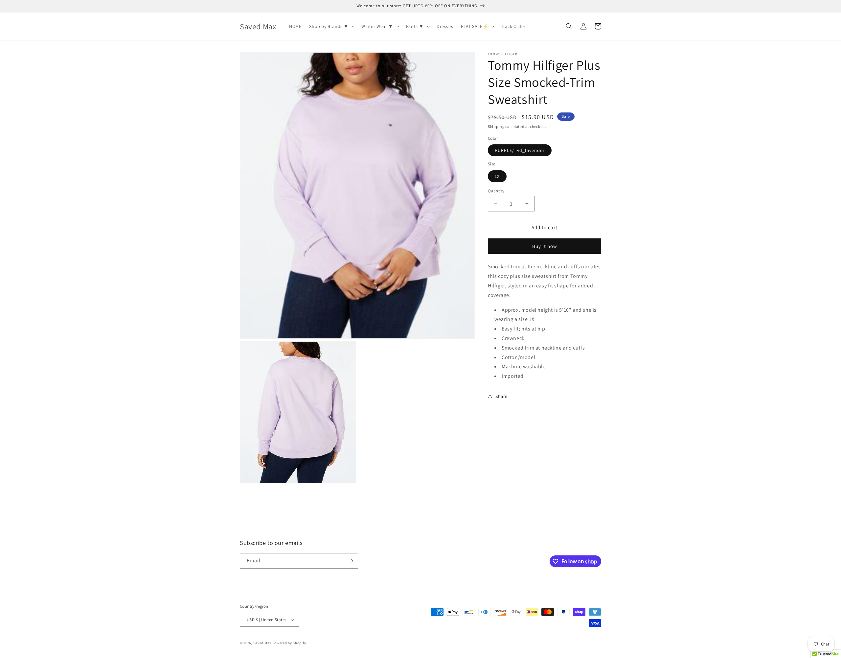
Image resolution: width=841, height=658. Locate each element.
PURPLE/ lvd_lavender (520, 150)
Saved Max (262, 643)
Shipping (496, 126)
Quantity (496, 190)
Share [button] (501, 396)
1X (497, 176)
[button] (331, 26)
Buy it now (544, 246)
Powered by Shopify (289, 643)
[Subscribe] (350, 561)
